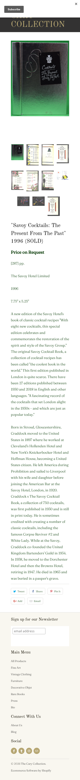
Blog (14, 732)
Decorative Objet (21, 687)
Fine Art (16, 667)
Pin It (57, 591)
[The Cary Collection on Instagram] (29, 751)
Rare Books (18, 694)
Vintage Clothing (21, 674)
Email (37, 601)
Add (19, 601)
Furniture (17, 681)
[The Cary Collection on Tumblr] (21, 751)
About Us (16, 725)
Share (39, 591)
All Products (18, 661)
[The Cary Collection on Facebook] (14, 751)
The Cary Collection (26, 16)
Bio (13, 707)
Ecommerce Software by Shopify (31, 770)
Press (14, 700)
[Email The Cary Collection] (37, 751)
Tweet (20, 591)
